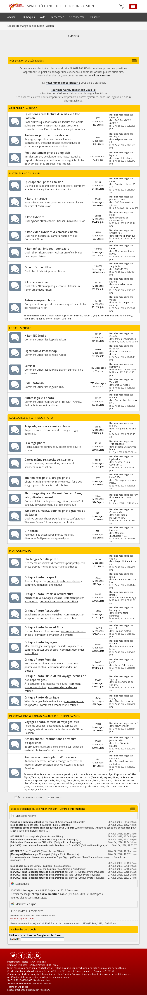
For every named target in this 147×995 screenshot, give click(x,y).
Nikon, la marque (36, 199)
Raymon (113, 530)
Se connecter (76, 17)
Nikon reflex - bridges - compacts (47, 249)
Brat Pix (113, 397)
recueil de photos (124, 158)
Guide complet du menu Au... (121, 304)
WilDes (113, 299)
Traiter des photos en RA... (123, 401)
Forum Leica (76, 315)
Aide (42, 17)
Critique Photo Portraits (40, 660)
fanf (136, 494)
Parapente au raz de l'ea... (122, 581)
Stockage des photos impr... (123, 481)
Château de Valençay (125, 597)
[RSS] (37, 956)
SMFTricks (23, 986)
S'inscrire (95, 17)
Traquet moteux (123, 630)
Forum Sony (126, 315)
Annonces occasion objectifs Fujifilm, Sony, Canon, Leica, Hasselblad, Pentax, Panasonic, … (79, 782)
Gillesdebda (115, 512)
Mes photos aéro (124, 701)
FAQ (32, 961)
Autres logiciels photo (39, 398)
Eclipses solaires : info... (121, 141)
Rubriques (29, 17)
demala (14, 918)
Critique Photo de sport (40, 577)
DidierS (113, 425)
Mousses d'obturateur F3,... (118, 534)
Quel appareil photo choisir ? (44, 182)
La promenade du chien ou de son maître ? (34, 857)
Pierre (112, 181)
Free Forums (25, 983)
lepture (113, 155)
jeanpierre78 (115, 740)
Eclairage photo (35, 443)
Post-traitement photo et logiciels (47, 153)
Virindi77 (113, 382)
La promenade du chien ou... (121, 683)
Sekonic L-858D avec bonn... (122, 448)
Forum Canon (47, 315)
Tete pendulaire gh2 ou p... (122, 430)
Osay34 (113, 336)
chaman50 (114, 758)
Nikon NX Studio (35, 336)
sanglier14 (114, 266)
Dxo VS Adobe (122, 384)
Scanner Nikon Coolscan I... (119, 463)
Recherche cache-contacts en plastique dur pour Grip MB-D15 (44, 828)
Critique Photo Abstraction (42, 611)
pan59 (31, 918)
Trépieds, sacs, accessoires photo (47, 426)
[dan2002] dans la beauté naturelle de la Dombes (37, 845)
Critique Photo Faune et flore (44, 627)
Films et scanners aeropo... (121, 499)
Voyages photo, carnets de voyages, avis (52, 722)
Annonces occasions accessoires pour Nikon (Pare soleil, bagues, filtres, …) (83, 777)
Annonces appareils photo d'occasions (50, 757)
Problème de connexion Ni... (118, 219)
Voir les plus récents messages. (29, 897)
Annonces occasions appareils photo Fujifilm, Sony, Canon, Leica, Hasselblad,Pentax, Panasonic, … (78, 779)
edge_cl (113, 558)
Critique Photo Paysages (41, 642)
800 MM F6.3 (121, 269)
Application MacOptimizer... (118, 516)
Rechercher (57, 17)
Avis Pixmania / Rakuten (119, 744)
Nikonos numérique (125, 235)
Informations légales (17, 961)
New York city (122, 725)
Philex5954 (114, 477)
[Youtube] (29, 956)
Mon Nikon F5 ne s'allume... (120, 285)
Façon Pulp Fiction (124, 665)
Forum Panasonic (110, 315)
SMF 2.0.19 (12, 980)
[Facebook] (21, 956)
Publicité (41, 961)
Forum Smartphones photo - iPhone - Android (47, 318)
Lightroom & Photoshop (41, 351)
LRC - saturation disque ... (120, 353)
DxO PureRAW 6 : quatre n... (120, 121)
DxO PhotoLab (34, 383)
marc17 (113, 628)
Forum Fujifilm (62, 315)
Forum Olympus (92, 315)
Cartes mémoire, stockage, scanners (49, 460)
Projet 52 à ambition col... (122, 562)
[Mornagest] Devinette (118, 614)
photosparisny (117, 199)
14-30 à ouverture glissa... (121, 203)
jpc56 (112, 576)
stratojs (113, 281)
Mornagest (115, 136)
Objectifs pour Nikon (38, 267)
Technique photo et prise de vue (46, 135)
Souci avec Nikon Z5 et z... (122, 185)
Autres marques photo (40, 300)
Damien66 (114, 366)
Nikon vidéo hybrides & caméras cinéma (51, 232)
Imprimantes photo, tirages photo (47, 478)
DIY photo (31, 531)
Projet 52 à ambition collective (27, 822)
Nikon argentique (36, 282)
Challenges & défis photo (41, 559)
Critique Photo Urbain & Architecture (49, 594)
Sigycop (113, 679)
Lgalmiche (114, 459)
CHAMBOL (47, 842)
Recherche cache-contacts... (121, 762)
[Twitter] (13, 956)
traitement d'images (125, 338)
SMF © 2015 (26, 980)
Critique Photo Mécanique (42, 697)
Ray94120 (114, 117)
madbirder (114, 348)
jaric (71, 875)
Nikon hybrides (34, 217)
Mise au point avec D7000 (121, 252)
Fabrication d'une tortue (121, 647)
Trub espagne (116, 443)
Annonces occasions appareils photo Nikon (62, 774)
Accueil (11, 17)
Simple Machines (41, 980)
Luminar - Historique (125, 369)
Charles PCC (115, 232)
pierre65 (73, 878)
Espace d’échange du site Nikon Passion (59, 6)
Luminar (30, 366)
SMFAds (11, 983)
